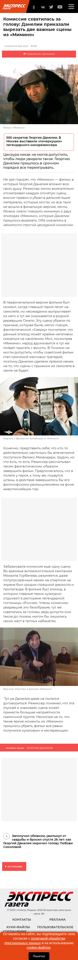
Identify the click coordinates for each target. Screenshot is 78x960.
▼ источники (13, 866)
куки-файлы (18, 927)
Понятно (39, 956)
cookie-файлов (38, 947)
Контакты (21, 919)
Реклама (57, 919)
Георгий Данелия (39, 748)
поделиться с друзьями (40, 54)
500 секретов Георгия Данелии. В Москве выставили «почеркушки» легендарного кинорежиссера (34, 141)
